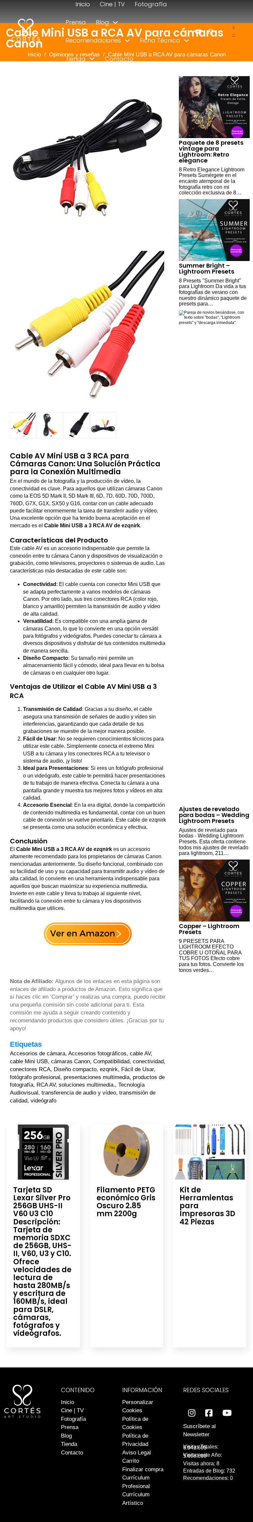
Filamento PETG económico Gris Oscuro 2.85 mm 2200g (126, 1202)
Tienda (76, 59)
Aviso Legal (136, 1452)
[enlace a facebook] (208, 1413)
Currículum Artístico (136, 1498)
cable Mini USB (29, 1061)
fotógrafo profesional (35, 1077)
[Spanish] (234, 35)
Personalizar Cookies (137, 1406)
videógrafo (43, 1101)
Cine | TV (112, 4)
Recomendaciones (93, 40)
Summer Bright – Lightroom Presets (206, 268)
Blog (102, 22)
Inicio (82, 4)
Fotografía (151, 4)
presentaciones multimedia (96, 1077)
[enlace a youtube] (198, 31)
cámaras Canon (70, 1061)
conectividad (148, 1061)
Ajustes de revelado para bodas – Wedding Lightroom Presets (214, 815)
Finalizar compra (142, 1469)
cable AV (140, 1053)
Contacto (119, 59)
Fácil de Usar (137, 1069)
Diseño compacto (75, 1069)
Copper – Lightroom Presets (209, 929)
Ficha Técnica (160, 40)
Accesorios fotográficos (97, 1053)
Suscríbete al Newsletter (199, 1430)
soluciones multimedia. (87, 1085)
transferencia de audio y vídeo (79, 1093)
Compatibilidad (111, 1061)
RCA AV (46, 1085)
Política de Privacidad (135, 1440)
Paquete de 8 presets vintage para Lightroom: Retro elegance (211, 151)
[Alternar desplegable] (115, 22)
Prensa (76, 22)
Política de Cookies (135, 1423)
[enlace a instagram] (211, 31)
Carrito (130, 1461)
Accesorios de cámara (37, 1053)
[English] (234, 27)
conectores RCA (30, 1069)
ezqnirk (109, 1069)
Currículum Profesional (136, 1482)
